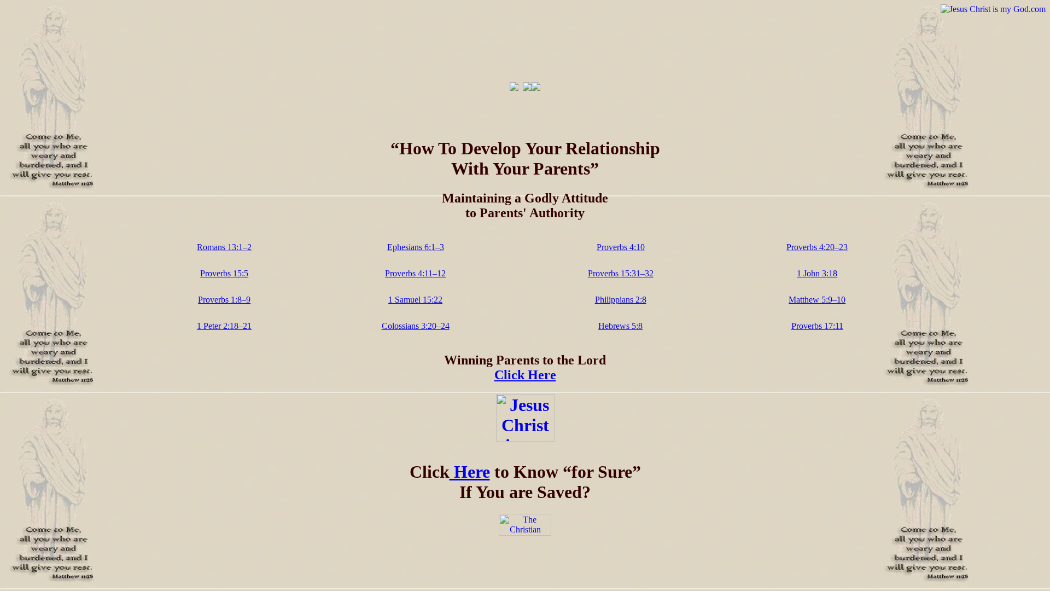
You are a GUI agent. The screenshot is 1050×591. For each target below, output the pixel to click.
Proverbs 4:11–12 (415, 273)
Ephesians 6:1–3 (415, 247)
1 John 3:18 (817, 273)
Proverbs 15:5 (224, 273)
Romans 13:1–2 (224, 247)
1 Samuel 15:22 (415, 299)
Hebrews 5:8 (620, 326)
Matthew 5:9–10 (817, 299)
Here (470, 472)
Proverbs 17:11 (817, 326)
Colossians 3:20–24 (416, 326)
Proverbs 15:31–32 (621, 273)
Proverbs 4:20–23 (817, 247)
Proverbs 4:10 (621, 247)
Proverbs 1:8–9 (224, 299)
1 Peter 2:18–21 (224, 326)
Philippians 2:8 (620, 299)
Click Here (525, 375)
